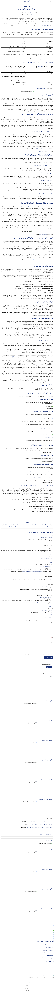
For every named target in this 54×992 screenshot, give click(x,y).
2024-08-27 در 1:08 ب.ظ (45, 597)
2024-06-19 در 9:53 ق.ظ (45, 566)
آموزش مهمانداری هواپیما (46, 760)
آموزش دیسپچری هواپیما (46, 779)
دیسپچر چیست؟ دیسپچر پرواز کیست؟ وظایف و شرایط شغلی (39, 821)
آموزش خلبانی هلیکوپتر (47, 740)
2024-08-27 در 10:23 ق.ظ (46, 586)
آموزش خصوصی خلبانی (41, 88)
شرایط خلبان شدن (43, 234)
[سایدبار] (52, 980)
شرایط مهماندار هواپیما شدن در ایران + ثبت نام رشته (41, 824)
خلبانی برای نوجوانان (22, 117)
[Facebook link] (51, 516)
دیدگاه (51, 622)
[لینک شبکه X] (48, 516)
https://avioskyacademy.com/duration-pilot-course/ (38, 602)
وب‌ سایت (51, 648)
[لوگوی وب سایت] (27, 1)
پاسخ (51, 543)
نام (52, 637)
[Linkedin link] (41, 516)
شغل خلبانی (35, 281)
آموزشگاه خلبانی (44, 25)
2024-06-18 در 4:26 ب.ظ (46, 558)
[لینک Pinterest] (45, 516)
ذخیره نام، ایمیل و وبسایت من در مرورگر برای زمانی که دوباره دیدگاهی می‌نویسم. (36, 654)
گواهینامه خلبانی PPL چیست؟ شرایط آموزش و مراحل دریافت (39, 827)
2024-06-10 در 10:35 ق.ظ (46, 537)
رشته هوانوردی (41, 151)
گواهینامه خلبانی (10, 356)
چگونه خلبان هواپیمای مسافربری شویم (39, 58)
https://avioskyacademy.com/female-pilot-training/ (32, 571)
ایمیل (51, 642)
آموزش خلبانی (41, 66)
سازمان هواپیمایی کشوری (24, 206)
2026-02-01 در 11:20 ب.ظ (45, 577)
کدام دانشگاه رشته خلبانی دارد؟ (40, 148)
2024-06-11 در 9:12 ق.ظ (45, 547)
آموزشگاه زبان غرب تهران (46, 834)
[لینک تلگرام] (38, 516)
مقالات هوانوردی (27, 6)
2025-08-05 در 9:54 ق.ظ (46, 610)
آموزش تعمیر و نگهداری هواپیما (45, 799)
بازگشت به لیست (27, 524)
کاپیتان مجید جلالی (29, 12)
